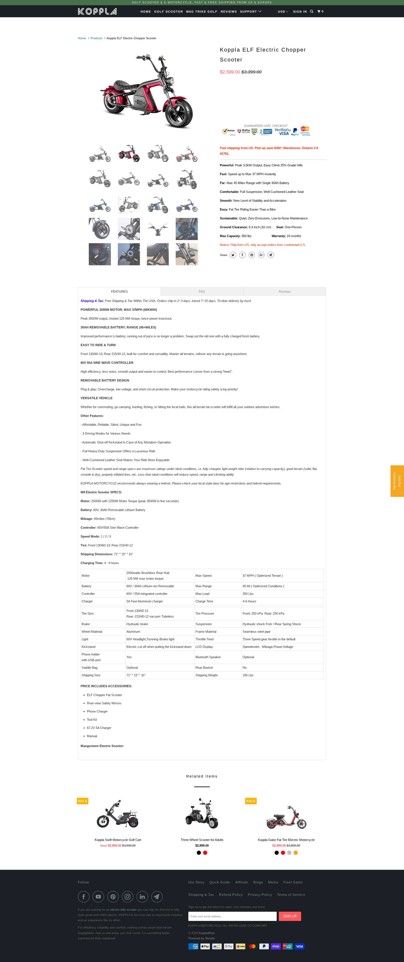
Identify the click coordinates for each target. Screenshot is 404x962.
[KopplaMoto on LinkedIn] (143, 896)
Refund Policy (231, 895)
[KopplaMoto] (99, 11)
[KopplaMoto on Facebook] (85, 896)
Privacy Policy (260, 895)
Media (273, 882)
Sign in (300, 11)
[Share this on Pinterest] (251, 255)
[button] (397, 481)
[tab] (119, 291)
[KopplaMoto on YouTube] (99, 896)
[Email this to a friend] (270, 255)
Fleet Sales (293, 882)
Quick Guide (219, 882)
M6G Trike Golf (202, 11)
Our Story (196, 882)
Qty (223, 103)
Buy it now (303, 111)
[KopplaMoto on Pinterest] (114, 896)
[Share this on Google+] (260, 255)
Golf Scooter (168, 11)
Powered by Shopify (201, 938)
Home (146, 11)
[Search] (312, 11)
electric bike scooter (123, 909)
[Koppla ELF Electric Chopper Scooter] (147, 91)
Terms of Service (291, 895)
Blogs (258, 882)
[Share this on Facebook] (242, 255)
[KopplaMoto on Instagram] (129, 896)
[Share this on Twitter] (232, 255)
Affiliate (241, 882)
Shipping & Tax (92, 301)
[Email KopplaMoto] (158, 896)
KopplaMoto (207, 933)
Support (249, 11)
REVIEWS (229, 11)
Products (96, 38)
